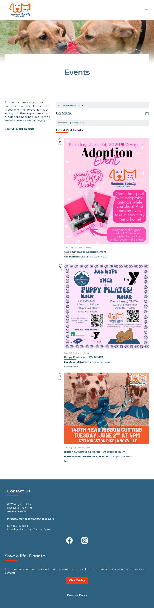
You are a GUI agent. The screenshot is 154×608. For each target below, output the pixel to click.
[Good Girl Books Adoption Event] (106, 191)
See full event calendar (20, 128)
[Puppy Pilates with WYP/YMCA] (106, 306)
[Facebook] (69, 540)
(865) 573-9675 (16, 511)
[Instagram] (84, 540)
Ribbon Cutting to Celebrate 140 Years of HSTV (94, 451)
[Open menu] (146, 10)
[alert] (102, 123)
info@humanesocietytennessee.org (30, 518)
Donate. (37, 555)
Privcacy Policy (77, 595)
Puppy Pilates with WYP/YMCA (83, 357)
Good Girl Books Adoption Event (85, 252)
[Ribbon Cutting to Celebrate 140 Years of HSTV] (106, 408)
